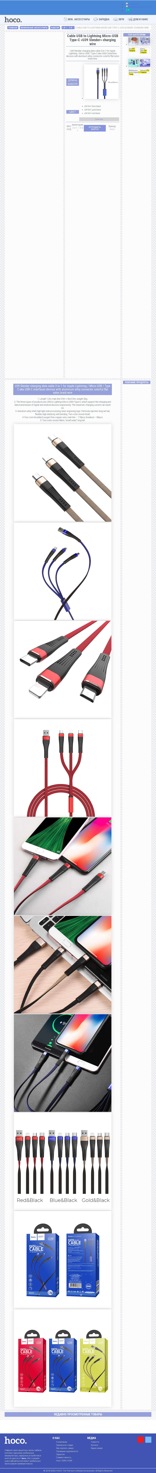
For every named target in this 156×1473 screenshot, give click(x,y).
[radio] (101, 82)
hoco (112, 129)
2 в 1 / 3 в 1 (68, 27)
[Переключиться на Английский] (132, 4)
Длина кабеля (72, 82)
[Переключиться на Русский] (128, 10)
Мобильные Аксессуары (34, 27)
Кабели (55, 27)
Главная (12, 27)
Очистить (99, 119)
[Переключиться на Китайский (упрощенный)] (138, 7)
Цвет (72, 111)
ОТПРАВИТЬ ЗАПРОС (95, 128)
